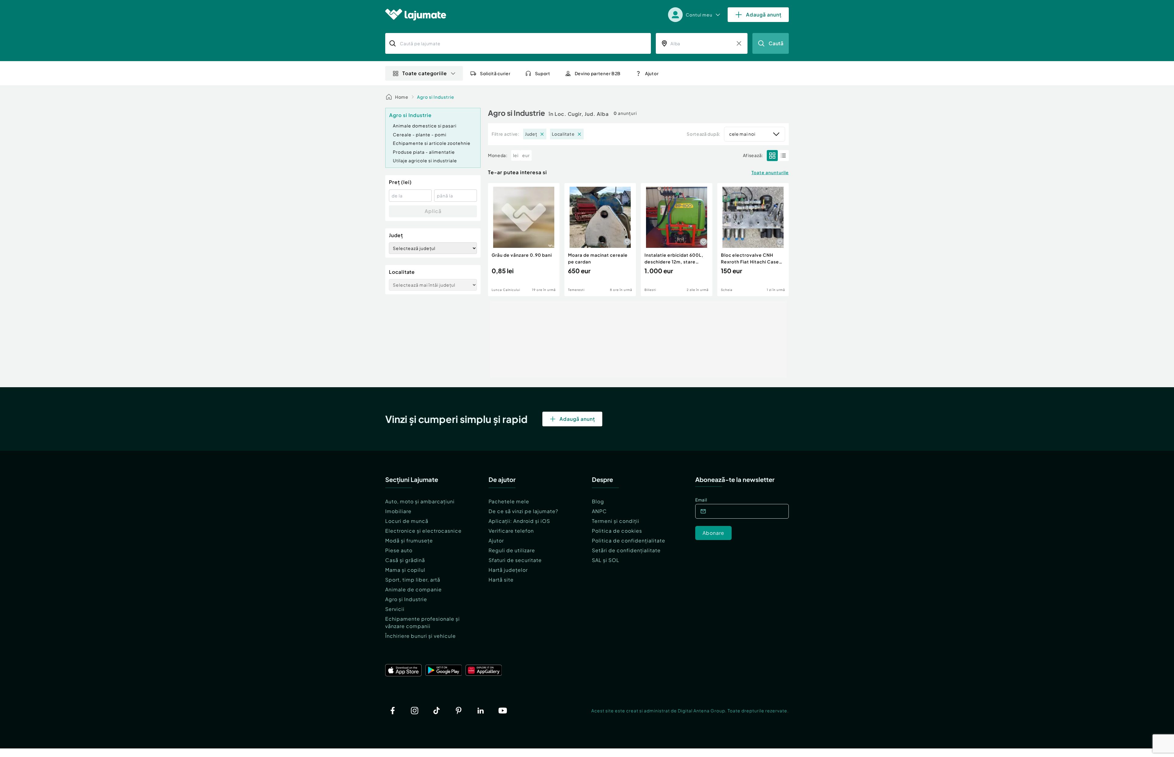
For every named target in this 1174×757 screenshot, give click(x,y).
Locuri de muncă (406, 521)
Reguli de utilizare (512, 550)
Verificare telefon (511, 530)
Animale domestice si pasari (424, 125)
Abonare (713, 533)
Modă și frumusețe (409, 540)
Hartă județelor (508, 570)
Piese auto (398, 550)
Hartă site (501, 579)
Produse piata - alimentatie (424, 152)
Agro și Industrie (406, 599)
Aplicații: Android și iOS (519, 521)
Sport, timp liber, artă (412, 579)
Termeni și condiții (615, 521)
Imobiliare (398, 511)
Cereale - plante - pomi (419, 134)
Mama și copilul (405, 570)
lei (516, 155)
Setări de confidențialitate (626, 550)
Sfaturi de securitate (515, 560)
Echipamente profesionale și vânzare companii (422, 622)
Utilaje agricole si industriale (425, 160)
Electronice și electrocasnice (423, 530)
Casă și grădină (405, 560)
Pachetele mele (509, 501)
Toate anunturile (770, 172)
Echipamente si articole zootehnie (432, 143)
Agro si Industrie (435, 97)
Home (401, 97)
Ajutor (496, 540)
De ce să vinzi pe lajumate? (523, 511)
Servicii (394, 609)
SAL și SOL (605, 560)
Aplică (433, 211)
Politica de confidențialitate (628, 540)
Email (701, 499)
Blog (598, 501)
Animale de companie (413, 589)
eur (526, 155)
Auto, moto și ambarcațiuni (420, 501)
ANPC (599, 511)
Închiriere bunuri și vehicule (420, 636)
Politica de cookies (617, 530)
